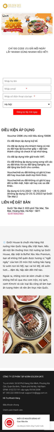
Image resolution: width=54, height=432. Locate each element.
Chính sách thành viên (13, 410)
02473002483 (15, 213)
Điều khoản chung (11, 405)
